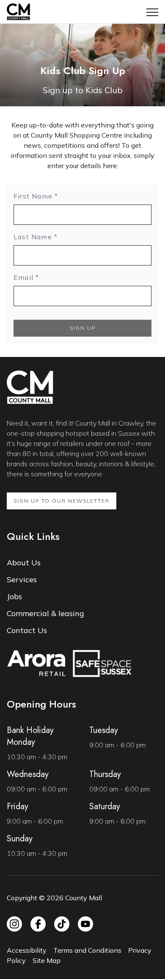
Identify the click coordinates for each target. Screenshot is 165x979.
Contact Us (27, 630)
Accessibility (27, 950)
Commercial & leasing (45, 613)
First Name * (36, 196)
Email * (26, 277)
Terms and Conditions (87, 950)
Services (22, 579)
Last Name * (36, 236)
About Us (24, 562)
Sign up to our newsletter (62, 501)
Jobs (14, 596)
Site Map (46, 960)
